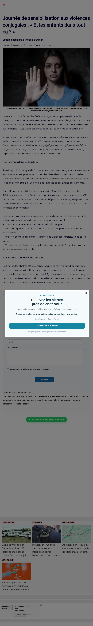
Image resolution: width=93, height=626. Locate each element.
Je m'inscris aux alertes (47, 326)
